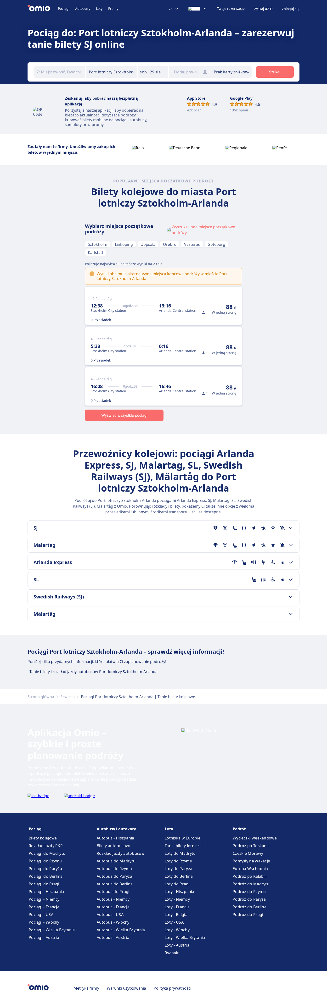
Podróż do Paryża (249, 899)
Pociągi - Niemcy (44, 899)
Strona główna (41, 696)
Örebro (169, 244)
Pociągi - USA (41, 914)
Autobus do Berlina (115, 884)
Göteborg (216, 244)
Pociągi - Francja (44, 907)
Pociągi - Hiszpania (46, 891)
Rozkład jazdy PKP (46, 845)
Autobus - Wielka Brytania (121, 929)
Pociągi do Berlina (45, 876)
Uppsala (148, 244)
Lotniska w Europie (182, 838)
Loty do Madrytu (180, 853)
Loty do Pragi (177, 884)
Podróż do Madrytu (251, 884)
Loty (99, 8)
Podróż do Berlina (249, 907)
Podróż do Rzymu (249, 891)
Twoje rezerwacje (231, 9)
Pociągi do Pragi (44, 884)
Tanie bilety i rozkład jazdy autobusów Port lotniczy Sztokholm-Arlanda (93, 671)
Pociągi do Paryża (45, 868)
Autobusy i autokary (116, 829)
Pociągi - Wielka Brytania (52, 929)
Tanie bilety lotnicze (183, 845)
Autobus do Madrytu (116, 861)
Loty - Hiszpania (179, 891)
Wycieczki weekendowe (255, 838)
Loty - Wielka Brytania (185, 937)
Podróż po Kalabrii (250, 876)
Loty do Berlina (179, 876)
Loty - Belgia (176, 914)
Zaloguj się (290, 9)
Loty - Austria (177, 945)
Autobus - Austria (113, 937)
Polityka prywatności (172, 988)
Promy (113, 8)
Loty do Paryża (178, 868)
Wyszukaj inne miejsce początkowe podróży (203, 229)
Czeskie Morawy (248, 853)
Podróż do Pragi (248, 914)
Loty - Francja (177, 907)
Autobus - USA (110, 914)
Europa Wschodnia (250, 868)
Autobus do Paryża (114, 876)
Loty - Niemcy (177, 899)
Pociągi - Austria (44, 937)
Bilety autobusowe (114, 845)
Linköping (124, 244)
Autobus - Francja (113, 907)
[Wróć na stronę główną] (43, 8)
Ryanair (172, 952)
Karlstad (95, 252)
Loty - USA (174, 922)
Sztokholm (97, 244)
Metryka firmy (86, 988)
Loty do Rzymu (178, 861)
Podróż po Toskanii (251, 845)
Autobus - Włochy (113, 922)
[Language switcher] (197, 8)
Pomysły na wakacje (251, 861)
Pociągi (63, 8)
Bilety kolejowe (43, 838)
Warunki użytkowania (126, 988)
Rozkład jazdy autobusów (121, 853)
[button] (153, 72)
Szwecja (67, 696)
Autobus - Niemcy (113, 899)
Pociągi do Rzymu (45, 861)
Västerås (192, 244)
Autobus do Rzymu (114, 868)
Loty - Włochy (177, 929)
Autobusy (82, 8)
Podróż (239, 829)
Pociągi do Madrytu (47, 853)
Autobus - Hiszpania (115, 838)
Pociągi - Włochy (44, 922)
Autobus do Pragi (113, 891)
